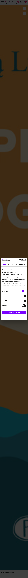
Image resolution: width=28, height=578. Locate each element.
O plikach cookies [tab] (21, 264)
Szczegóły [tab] (11, 264)
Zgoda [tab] (4, 264)
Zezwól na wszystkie (14, 312)
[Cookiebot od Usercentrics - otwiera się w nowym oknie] (19, 260)
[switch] (24, 296)
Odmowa (14, 317)
